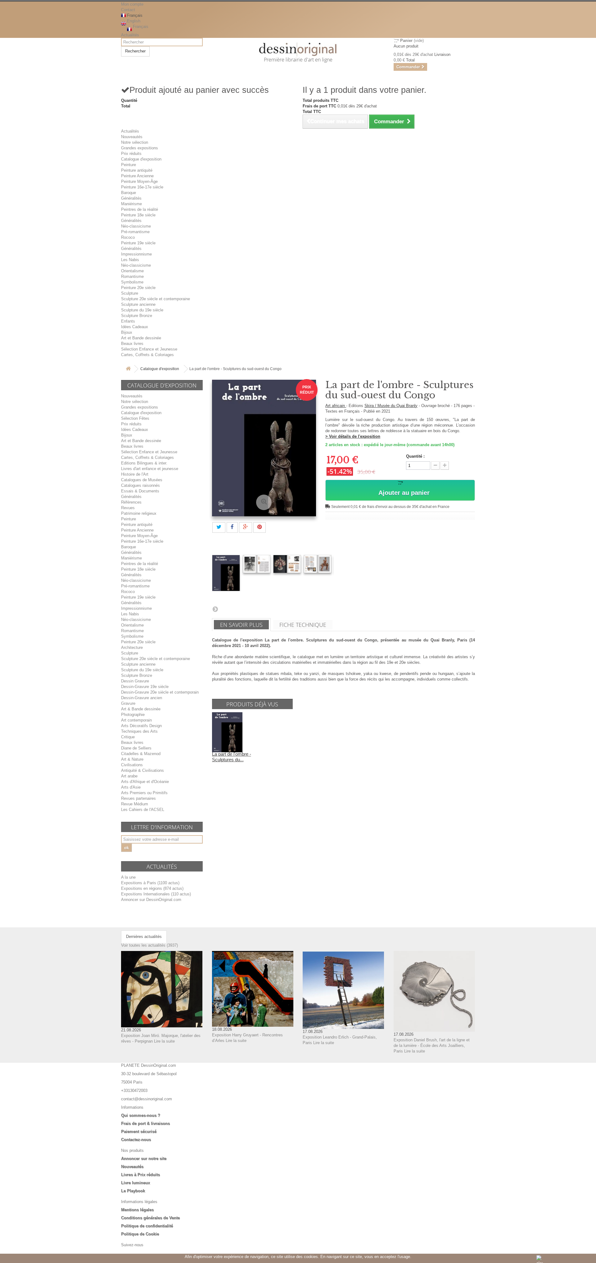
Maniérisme (131, 203)
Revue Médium (134, 804)
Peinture (128, 164)
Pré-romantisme (135, 231)
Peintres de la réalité (139, 209)
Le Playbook (133, 1190)
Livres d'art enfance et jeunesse (149, 468)
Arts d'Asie (131, 787)
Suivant (215, 609)
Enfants (128, 321)
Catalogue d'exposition (141, 159)
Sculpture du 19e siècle (142, 310)
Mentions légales (137, 1209)
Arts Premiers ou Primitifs (144, 792)
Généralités (131, 198)
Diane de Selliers (136, 748)
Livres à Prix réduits (140, 1174)
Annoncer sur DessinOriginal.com (151, 899)
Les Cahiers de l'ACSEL (142, 809)
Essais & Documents (140, 491)
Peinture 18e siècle (138, 215)
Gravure (128, 703)
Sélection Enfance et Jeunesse (149, 349)
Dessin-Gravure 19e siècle (145, 686)
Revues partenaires (138, 798)
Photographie (133, 714)
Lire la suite (164, 1041)
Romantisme (132, 276)
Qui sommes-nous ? (140, 1115)
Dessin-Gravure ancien (141, 697)
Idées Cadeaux (134, 326)
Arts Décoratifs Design (141, 725)
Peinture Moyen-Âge (139, 181)
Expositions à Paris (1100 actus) (150, 882)
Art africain (335, 405)
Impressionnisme (136, 254)
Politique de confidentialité (147, 1226)
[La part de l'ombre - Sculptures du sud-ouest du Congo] (226, 573)
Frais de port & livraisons (145, 1123)
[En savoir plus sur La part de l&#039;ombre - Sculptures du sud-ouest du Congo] (227, 732)
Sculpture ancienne (138, 304)
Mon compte (132, 4)
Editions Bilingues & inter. (144, 463)
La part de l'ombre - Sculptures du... (231, 756)
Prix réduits (131, 153)
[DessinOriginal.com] (298, 50)
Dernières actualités (144, 936)
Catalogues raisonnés (140, 485)
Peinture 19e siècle (138, 243)
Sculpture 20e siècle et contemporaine (155, 299)
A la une (128, 877)
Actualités (130, 35)
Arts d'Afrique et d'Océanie (145, 781)
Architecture (132, 647)
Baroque (128, 192)
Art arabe (129, 776)
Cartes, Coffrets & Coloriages (147, 354)
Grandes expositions (139, 148)
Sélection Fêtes (135, 418)
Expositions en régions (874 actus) (152, 888)
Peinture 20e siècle (138, 287)
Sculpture (129, 293)
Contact (128, 9)
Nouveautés (131, 136)
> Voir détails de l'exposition (352, 436)
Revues (128, 507)
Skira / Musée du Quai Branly (391, 405)
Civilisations (132, 765)
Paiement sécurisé (138, 1131)
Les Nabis (130, 259)
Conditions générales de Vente (150, 1217)
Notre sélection (134, 142)
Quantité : (415, 456)
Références (131, 502)
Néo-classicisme (136, 226)
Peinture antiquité (136, 170)
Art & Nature (132, 759)
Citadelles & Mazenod (140, 753)
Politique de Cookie (140, 1234)
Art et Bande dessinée (141, 338)
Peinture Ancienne (137, 176)
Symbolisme (132, 282)
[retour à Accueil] (128, 369)
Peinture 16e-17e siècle (142, 187)
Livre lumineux (135, 1182)
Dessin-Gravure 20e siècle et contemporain (160, 692)
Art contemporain (136, 720)
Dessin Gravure (135, 681)
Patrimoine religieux (138, 513)
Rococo (128, 237)
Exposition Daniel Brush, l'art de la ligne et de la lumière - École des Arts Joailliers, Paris (432, 1045)
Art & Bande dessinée (140, 709)
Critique (128, 737)
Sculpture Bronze (136, 315)
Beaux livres (132, 343)
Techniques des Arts (139, 731)
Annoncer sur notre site (143, 1158)
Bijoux (126, 332)
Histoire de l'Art (134, 474)
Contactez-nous (136, 1139)
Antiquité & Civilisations (142, 770)
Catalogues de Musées (141, 480)
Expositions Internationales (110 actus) (156, 894)
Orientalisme (132, 271)
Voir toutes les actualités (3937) (149, 945)
